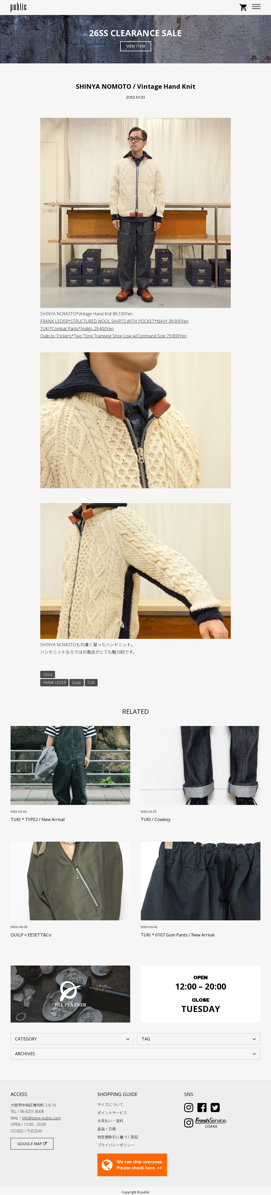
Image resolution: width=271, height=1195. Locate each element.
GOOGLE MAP (30, 1143)
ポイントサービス (112, 1112)
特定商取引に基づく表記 (117, 1137)
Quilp (76, 682)
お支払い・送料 (110, 1120)
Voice (47, 674)
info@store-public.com (41, 1118)
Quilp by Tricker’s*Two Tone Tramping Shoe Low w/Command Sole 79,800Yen (113, 336)
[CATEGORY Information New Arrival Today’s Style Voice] (72, 1039)
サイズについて (110, 1104)
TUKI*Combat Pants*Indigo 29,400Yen (77, 328)
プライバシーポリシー (115, 1144)
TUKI (91, 682)
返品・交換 (106, 1128)
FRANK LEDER (54, 682)
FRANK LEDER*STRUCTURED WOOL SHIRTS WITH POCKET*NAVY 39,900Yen (114, 321)
